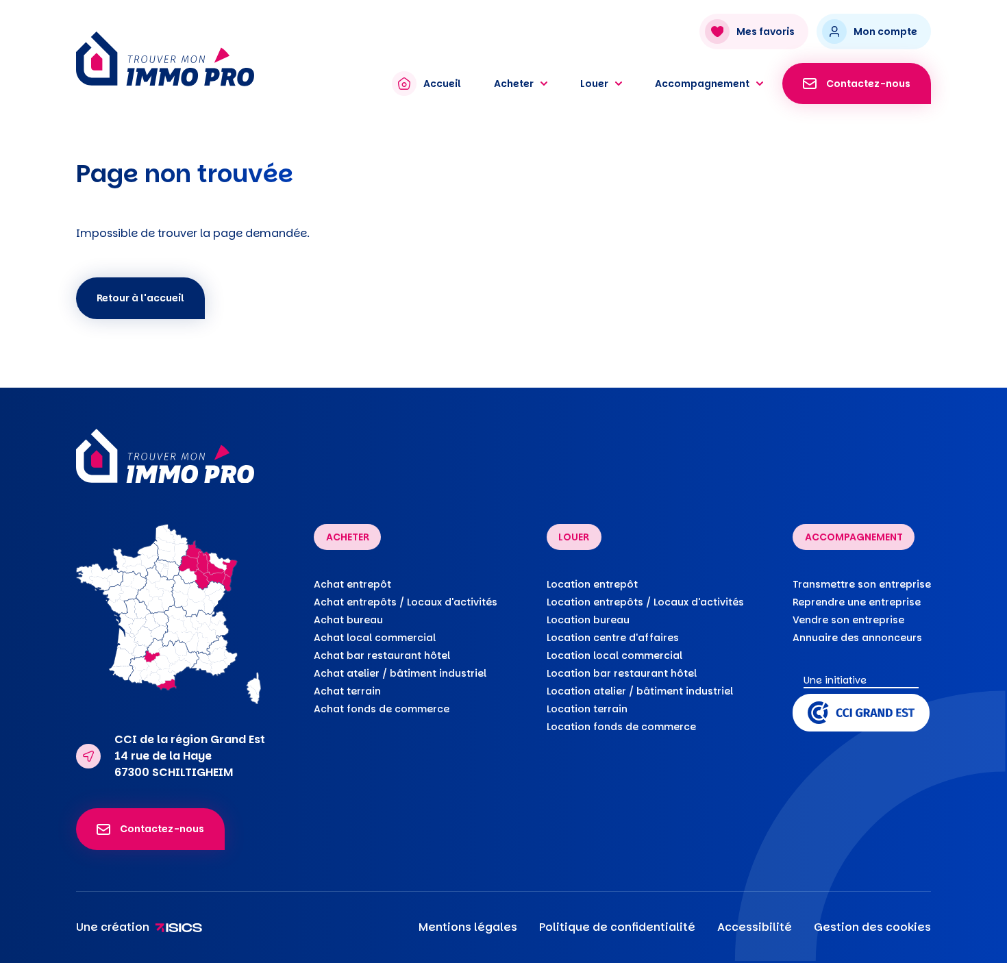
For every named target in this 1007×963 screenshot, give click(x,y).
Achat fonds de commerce (381, 709)
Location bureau (588, 620)
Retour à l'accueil (140, 298)
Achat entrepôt (352, 584)
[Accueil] (221, 59)
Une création (112, 927)
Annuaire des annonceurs (857, 638)
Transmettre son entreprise (862, 584)
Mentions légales (468, 927)
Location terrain (587, 709)
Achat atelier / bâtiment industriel (400, 673)
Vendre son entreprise (848, 620)
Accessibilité (754, 927)
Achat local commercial (375, 638)
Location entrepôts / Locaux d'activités (645, 602)
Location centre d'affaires (613, 638)
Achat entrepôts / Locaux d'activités (405, 602)
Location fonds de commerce (621, 727)
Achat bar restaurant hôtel (382, 655)
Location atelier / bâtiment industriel (640, 691)
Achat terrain (347, 691)
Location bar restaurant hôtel (622, 673)
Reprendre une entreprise (857, 602)
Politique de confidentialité (617, 927)
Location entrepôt (592, 584)
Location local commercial (614, 655)
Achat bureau (348, 620)
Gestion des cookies (872, 927)
